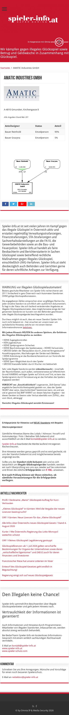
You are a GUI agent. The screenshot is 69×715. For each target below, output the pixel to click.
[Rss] (33, 706)
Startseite (5, 68)
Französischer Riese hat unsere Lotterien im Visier (27, 561)
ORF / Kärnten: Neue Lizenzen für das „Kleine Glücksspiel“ (31, 517)
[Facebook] (36, 706)
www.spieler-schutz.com (14, 651)
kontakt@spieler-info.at (42, 439)
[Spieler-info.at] (34, 18)
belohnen (27, 327)
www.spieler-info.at (12, 648)
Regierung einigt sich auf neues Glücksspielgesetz (27, 575)
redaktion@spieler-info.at (25, 677)
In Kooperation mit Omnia (39, 42)
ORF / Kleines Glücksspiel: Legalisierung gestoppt (27, 540)
